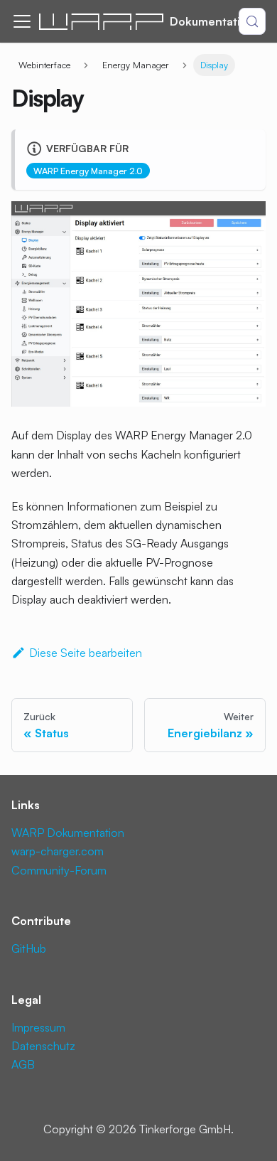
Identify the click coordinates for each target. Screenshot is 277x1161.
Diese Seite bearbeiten (85, 653)
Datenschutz (43, 1046)
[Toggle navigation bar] (22, 21)
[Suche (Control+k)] (252, 21)
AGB (23, 1064)
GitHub (28, 948)
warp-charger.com (57, 851)
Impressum (38, 1027)
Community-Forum (59, 870)
